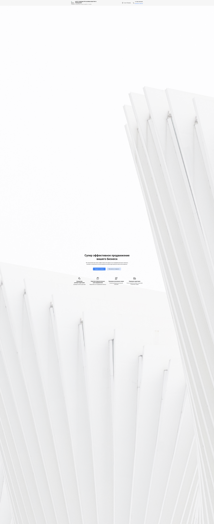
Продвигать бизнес (99, 269)
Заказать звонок (139, 3)
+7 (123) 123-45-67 (139, 1)
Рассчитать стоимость (114, 269)
